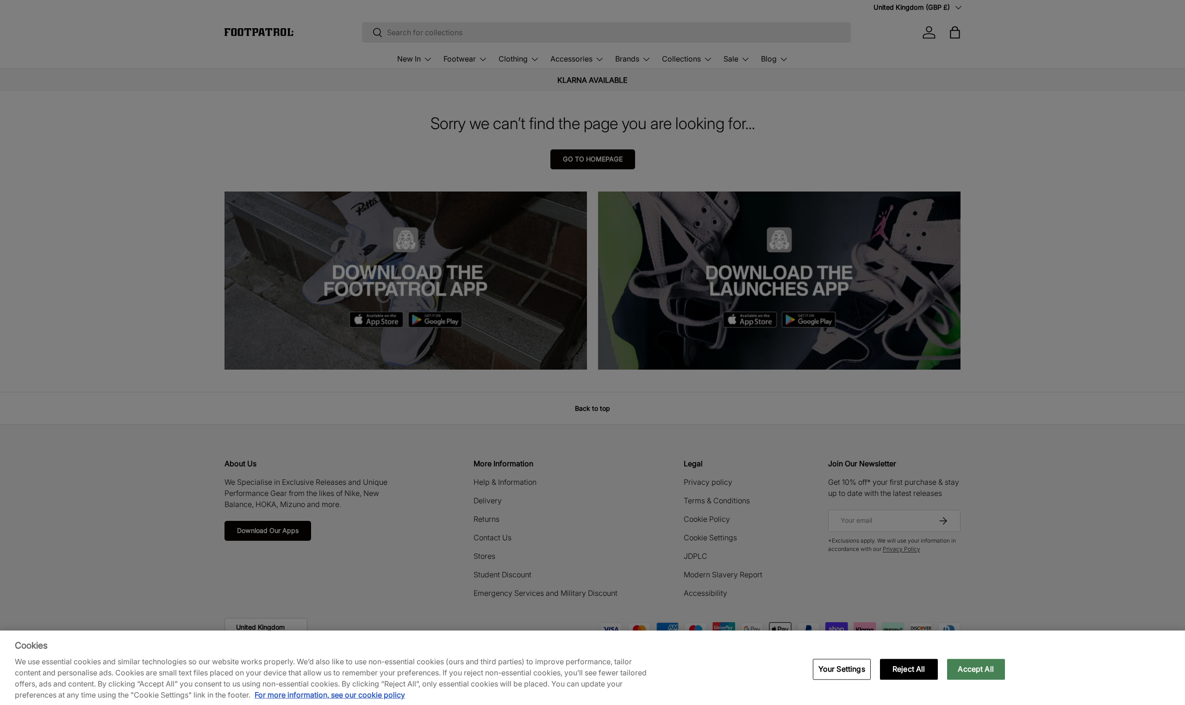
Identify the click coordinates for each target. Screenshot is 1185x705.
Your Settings (841, 669)
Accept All (976, 669)
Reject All (908, 669)
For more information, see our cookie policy (330, 694)
